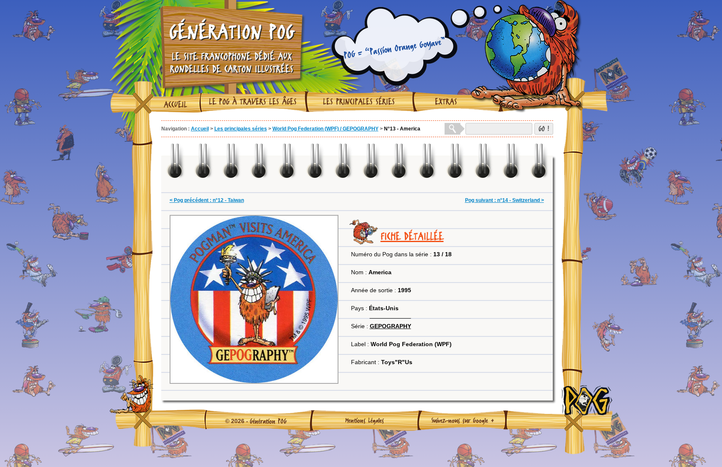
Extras (446, 101)
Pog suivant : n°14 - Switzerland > (504, 200)
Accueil (175, 104)
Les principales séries (359, 101)
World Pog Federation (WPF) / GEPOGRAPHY (325, 129)
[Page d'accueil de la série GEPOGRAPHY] (390, 315)
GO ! (544, 128)
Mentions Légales (364, 420)
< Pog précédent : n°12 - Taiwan (207, 200)
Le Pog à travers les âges (253, 101)
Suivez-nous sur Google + (462, 420)
